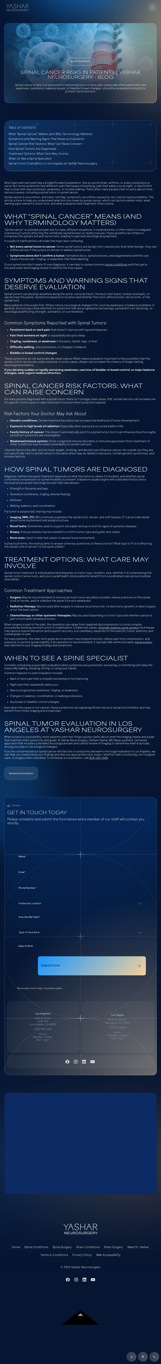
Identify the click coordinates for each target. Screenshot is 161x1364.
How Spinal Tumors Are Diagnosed (32, 148)
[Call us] (154, 1357)
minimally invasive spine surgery (118, 627)
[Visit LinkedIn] (84, 1062)
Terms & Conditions (54, 1255)
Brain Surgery (113, 1247)
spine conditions (116, 264)
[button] (153, 7)
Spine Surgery (62, 1247)
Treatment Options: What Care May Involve (38, 153)
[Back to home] (18, 7)
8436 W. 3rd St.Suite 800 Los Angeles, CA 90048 (42, 1021)
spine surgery (143, 642)
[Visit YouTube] (92, 1061)
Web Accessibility (108, 1255)
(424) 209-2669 (98, 758)
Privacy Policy (82, 1255)
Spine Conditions (36, 1247)
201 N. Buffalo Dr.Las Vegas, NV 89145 (117, 1021)
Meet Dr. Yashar (138, 1247)
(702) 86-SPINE (117, 1027)
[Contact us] (143, 1357)
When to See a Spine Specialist (30, 158)
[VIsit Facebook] (67, 1062)
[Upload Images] (131, 1357)
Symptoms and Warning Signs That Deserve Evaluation (46, 139)
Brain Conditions (88, 1247)
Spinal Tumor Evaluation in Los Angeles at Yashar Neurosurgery (53, 163)
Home (16, 1247)
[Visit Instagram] (76, 1062)
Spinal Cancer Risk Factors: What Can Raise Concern (45, 143)
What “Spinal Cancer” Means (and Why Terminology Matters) (50, 134)
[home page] (80, 1229)
